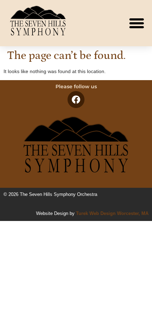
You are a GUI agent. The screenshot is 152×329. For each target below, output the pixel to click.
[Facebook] (76, 99)
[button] (137, 23)
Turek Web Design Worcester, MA (112, 213)
